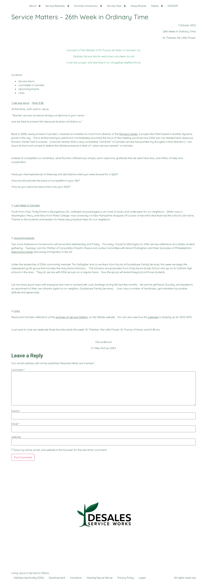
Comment (18, 369)
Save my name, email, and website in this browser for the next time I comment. (60, 450)
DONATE (173, 5)
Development (57, 577)
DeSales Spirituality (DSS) (29, 577)
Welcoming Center (22, 251)
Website (16, 437)
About (32, 5)
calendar (153, 317)
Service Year (114, 5)
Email (15, 424)
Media (154, 5)
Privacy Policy (125, 577)
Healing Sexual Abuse (100, 577)
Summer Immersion (86, 5)
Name (15, 411)
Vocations (76, 577)
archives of (72, 317)
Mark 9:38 (37, 102)
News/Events (138, 5)
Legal (142, 577)
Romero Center (128, 134)
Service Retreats (55, 5)
